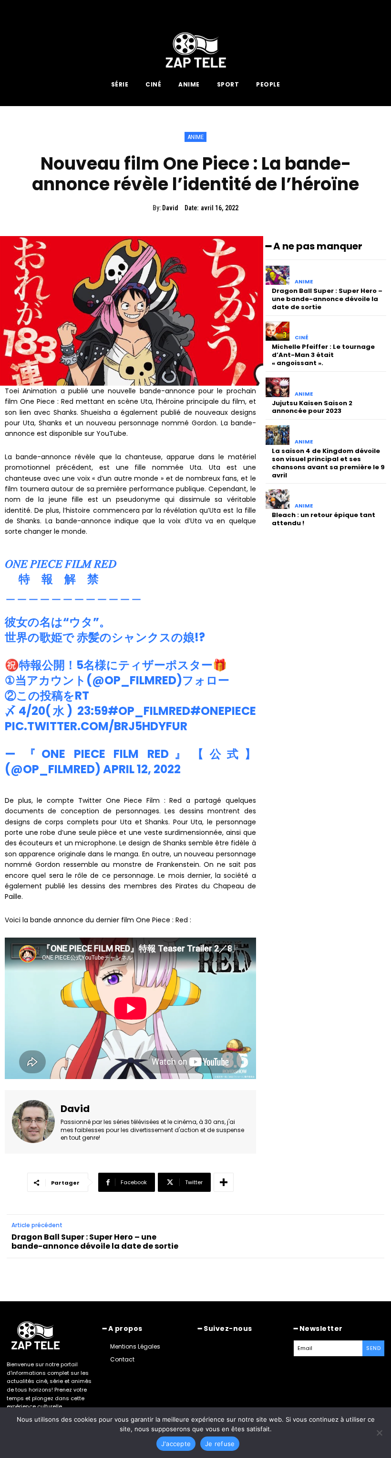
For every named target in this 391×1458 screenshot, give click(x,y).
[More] (224, 1182)
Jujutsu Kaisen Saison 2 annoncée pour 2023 (312, 407)
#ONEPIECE (223, 711)
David (170, 208)
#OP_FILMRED (149, 711)
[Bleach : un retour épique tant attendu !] (278, 499)
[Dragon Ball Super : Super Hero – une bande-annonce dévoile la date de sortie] (278, 275)
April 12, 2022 (142, 769)
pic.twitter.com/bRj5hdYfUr (96, 726)
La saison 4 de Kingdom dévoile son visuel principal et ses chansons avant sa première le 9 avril (328, 463)
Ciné (302, 337)
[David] (33, 1122)
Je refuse (220, 1443)
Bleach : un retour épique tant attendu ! (323, 519)
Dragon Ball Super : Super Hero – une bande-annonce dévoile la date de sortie (327, 299)
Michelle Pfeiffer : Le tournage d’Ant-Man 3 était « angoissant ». (323, 354)
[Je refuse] (379, 1432)
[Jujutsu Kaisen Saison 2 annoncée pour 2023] (278, 387)
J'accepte (176, 1443)
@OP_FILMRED (134, 680)
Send (373, 1348)
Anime (195, 136)
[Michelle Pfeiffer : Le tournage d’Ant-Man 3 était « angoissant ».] (278, 331)
